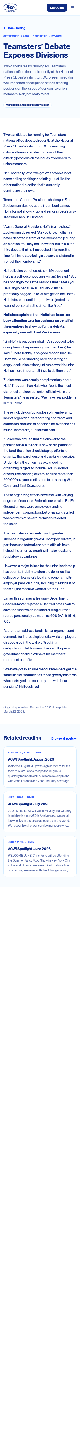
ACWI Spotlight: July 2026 (28, 804)
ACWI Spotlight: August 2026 (31, 759)
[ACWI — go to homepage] (10, 7)
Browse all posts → (64, 738)
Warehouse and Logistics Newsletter (27, 104)
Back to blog (16, 28)
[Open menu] (73, 8)
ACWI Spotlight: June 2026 (29, 849)
